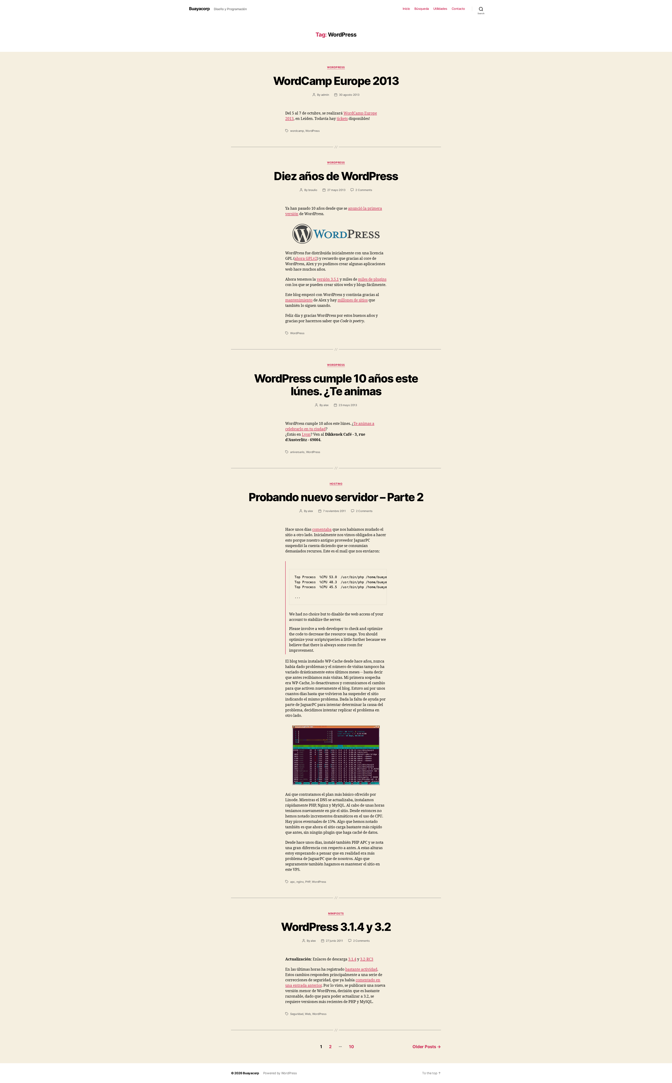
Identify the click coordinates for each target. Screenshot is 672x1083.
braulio (312, 190)
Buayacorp (199, 9)
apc (292, 881)
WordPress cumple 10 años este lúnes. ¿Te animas (336, 385)
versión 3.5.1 (328, 279)
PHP (307, 881)
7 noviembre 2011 (334, 511)
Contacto (458, 9)
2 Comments (363, 190)
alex (326, 405)
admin (325, 94)
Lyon (306, 434)
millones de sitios (353, 300)
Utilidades (440, 9)
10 (351, 1046)
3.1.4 (352, 959)
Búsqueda (421, 9)
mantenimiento (299, 300)
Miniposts (336, 913)
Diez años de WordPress (336, 176)
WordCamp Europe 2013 (336, 81)
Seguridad (296, 1014)
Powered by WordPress (280, 1073)
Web (308, 1014)
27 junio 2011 (334, 940)
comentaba (322, 529)
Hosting (336, 483)
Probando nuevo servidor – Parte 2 (336, 497)
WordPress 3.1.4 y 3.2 (336, 927)
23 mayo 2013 (348, 405)
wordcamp (297, 131)
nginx (300, 881)
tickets (342, 118)
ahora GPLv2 (306, 258)
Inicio (406, 9)
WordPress (336, 67)
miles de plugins (372, 279)
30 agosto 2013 (349, 94)
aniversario (297, 452)
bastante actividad (361, 969)
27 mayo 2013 (336, 190)
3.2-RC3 (366, 959)
